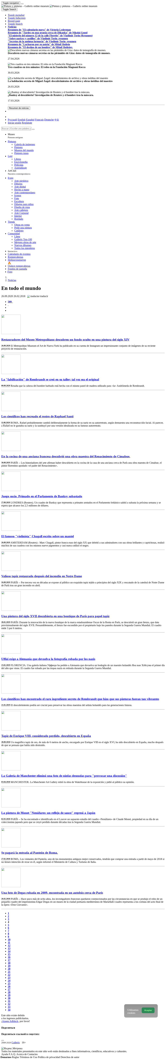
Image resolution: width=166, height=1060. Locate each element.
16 (9, 957)
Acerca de (21, 1054)
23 (9, 977)
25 (9, 983)
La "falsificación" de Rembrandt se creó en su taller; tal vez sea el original (50, 379)
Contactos (32, 1054)
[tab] (10, 301)
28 (9, 992)
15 (9, 954)
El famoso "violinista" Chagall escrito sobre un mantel (37, 536)
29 (9, 995)
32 (9, 1004)
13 (9, 948)
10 (9, 939)
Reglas (16, 1057)
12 (9, 945)
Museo (15, 136)
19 (9, 966)
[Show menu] (22, 3)
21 (9, 971)
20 (9, 968)
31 (9, 1001)
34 (9, 1009)
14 (9, 951)
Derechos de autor (70, 1057)
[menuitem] (56, 119)
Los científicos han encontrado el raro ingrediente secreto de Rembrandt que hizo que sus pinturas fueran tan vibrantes (80, 699)
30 (9, 998)
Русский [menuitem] (12, 119)
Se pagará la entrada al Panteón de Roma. (29, 852)
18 (9, 963)
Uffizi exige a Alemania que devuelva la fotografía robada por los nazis (48, 659)
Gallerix (16, 1042)
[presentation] (86, 307)
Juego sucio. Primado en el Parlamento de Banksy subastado (41, 496)
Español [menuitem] (30, 119)
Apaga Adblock (10, 1021)
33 (9, 1007)
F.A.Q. (12, 1054)
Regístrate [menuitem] (27, 122)
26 (9, 986)
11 (9, 942)
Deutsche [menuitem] (49, 119)
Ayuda (5, 1054)
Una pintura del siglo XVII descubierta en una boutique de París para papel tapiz (55, 616)
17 (9, 960)
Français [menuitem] (39, 119)
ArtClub (19, 172)
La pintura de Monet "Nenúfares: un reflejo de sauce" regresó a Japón (48, 813)
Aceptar (148, 1010)
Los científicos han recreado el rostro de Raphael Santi (37, 416)
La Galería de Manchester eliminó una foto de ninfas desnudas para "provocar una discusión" (64, 775)
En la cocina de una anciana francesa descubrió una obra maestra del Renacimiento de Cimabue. (65, 456)
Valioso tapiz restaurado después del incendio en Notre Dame (41, 576)
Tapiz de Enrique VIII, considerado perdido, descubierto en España (46, 736)
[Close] (33, 129)
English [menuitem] (21, 119)
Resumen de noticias (19, 108)
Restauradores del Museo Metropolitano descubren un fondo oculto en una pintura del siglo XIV (65, 339)
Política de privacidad (49, 1057)
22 (9, 974)
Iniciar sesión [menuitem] (14, 122)
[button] (16, 15)
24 (9, 980)
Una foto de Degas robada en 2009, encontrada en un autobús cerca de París (52, 892)
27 (9, 989)
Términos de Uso (29, 1057)
